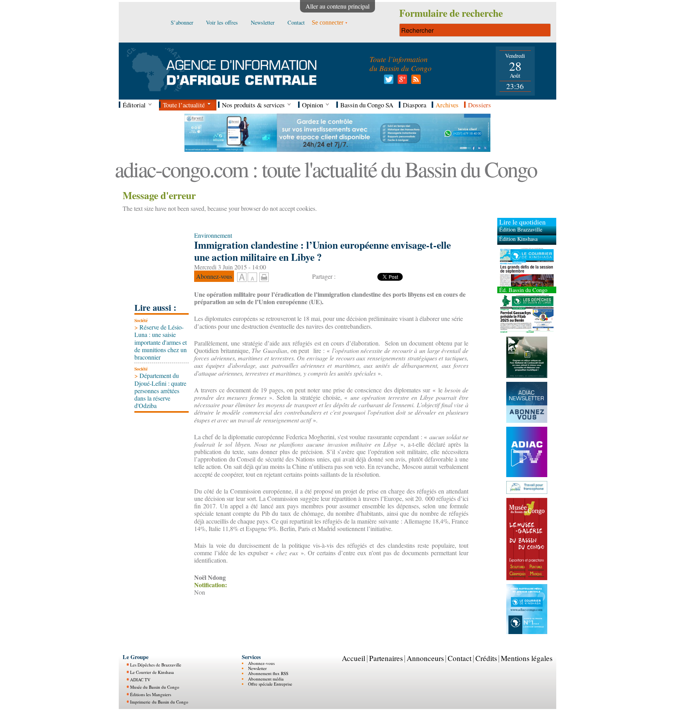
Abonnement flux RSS (268, 673)
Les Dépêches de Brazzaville (155, 664)
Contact (459, 658)
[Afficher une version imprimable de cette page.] (264, 276)
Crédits (486, 658)
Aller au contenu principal (337, 6)
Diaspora (414, 104)
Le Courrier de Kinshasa (152, 672)
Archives (447, 104)
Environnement (213, 235)
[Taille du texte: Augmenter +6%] (241, 278)
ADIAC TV (140, 679)
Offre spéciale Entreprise (270, 684)
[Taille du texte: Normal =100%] (252, 278)
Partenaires (386, 658)
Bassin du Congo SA (366, 104)
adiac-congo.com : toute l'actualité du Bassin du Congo (326, 169)
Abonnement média (266, 678)
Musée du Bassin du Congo (154, 686)
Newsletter (257, 668)
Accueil (353, 658)
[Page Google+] (401, 81)
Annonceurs (425, 658)
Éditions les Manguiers (150, 694)
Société (141, 320)
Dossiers (479, 104)
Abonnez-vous (261, 663)
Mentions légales (526, 658)
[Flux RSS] (415, 81)
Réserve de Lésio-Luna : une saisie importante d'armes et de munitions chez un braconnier (160, 342)
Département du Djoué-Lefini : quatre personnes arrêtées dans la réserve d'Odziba (160, 390)
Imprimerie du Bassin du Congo (159, 701)
